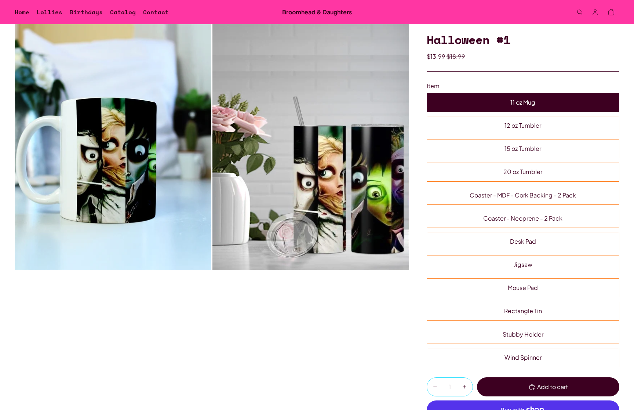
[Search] (580, 12)
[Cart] (611, 12)
